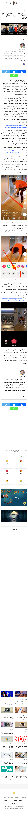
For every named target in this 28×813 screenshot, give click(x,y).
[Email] (24, 64)
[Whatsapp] (14, 75)
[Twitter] (6, 71)
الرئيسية (24, 797)
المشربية (10, 797)
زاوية (21, 699)
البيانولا (4, 797)
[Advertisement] (14, 624)
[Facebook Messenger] (14, 71)
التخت (20, 800)
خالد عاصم (22, 49)
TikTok (19, 450)
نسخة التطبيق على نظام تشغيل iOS (14, 152)
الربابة (15, 800)
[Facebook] (22, 71)
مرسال (13, 803)
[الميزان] (14, 3)
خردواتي (25, 10)
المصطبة (24, 699)
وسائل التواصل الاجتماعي (16, 451)
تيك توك (16, 450)
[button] (14, 516)
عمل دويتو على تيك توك (6, 450)
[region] (14, 516)
